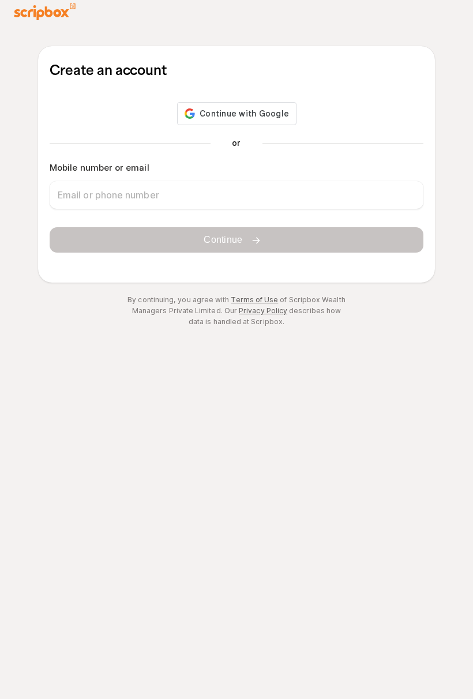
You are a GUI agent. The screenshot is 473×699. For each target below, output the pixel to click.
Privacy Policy (263, 310)
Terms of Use (254, 299)
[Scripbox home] (45, 11)
